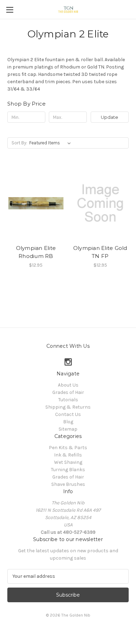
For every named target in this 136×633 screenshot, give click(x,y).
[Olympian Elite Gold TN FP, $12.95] (100, 203)
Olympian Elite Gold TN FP (100, 252)
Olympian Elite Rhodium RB (36, 252)
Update (109, 117)
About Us (68, 385)
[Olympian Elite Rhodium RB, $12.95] (35, 203)
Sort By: (19, 142)
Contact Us (68, 414)
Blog (68, 422)
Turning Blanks (68, 470)
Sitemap (68, 429)
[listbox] (51, 143)
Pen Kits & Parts (68, 448)
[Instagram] (68, 362)
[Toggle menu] (9, 9)
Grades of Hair (68, 392)
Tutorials (68, 400)
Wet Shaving (68, 462)
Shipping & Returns (68, 407)
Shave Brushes (68, 484)
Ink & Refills (68, 455)
